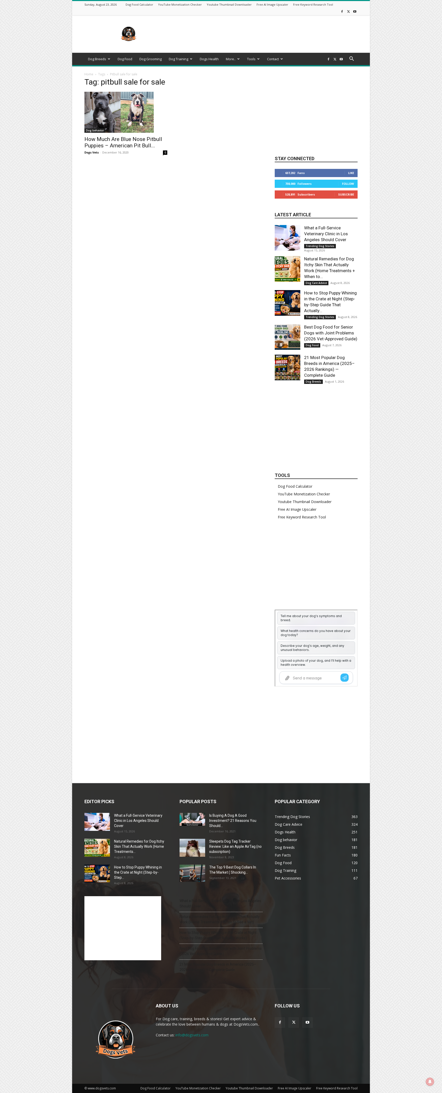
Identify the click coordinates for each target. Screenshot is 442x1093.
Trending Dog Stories (320, 246)
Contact (273, 59)
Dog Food (125, 59)
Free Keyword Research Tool (313, 4)
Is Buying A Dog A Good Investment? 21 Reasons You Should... (232, 820)
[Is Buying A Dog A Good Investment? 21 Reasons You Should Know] (192, 819)
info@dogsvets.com (191, 1035)
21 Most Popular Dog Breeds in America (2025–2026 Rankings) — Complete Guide (218, 967)
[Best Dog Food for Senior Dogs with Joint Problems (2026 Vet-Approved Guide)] (287, 337)
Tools (251, 59)
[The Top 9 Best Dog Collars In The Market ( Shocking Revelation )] (192, 873)
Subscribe (346, 194)
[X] (348, 11)
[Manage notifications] (430, 1082)
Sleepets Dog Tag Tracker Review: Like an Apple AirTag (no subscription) (235, 846)
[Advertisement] (264, 34)
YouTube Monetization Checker (180, 4)
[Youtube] (355, 11)
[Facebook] (342, 11)
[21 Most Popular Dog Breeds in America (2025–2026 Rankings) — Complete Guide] (287, 367)
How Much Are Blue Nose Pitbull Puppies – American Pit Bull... (123, 142)
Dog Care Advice (316, 283)
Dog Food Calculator (139, 4)
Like (351, 173)
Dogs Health (209, 59)
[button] (351, 59)
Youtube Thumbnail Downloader (229, 4)
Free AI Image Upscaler (272, 4)
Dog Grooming (150, 59)
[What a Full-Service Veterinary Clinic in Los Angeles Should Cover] (287, 238)
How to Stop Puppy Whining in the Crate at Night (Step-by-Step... (138, 872)
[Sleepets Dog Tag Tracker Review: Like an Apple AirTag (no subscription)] (192, 848)
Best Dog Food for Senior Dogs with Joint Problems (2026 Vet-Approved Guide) (330, 332)
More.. (231, 59)
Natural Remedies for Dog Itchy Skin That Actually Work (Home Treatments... (139, 846)
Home (88, 74)
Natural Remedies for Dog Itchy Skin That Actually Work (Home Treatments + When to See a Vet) (220, 919)
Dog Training (178, 59)
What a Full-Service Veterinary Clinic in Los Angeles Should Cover (326, 233)
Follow (348, 184)
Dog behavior (95, 130)
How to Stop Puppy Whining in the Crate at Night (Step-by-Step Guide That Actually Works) (218, 935)
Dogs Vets (91, 152)
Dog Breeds (97, 59)
